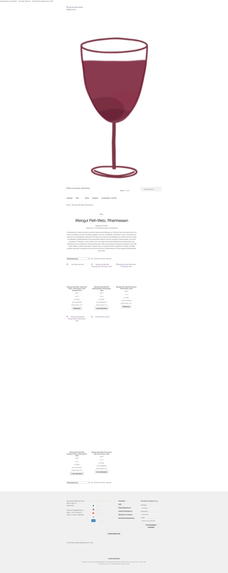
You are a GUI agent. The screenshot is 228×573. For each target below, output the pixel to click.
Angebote (95, 198)
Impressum (121, 501)
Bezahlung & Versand (125, 514)
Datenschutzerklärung (125, 511)
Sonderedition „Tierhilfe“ (109, 198)
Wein (77, 198)
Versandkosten (78, 302)
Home (68, 205)
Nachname (144, 511)
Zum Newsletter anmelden (151, 526)
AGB (119, 504)
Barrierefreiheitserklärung (126, 518)
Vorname (144, 505)
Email (142, 518)
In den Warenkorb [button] (101, 308)
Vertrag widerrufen (114, 534)
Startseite (70, 198)
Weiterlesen (77, 308)
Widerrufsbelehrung (124, 508)
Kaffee (87, 198)
